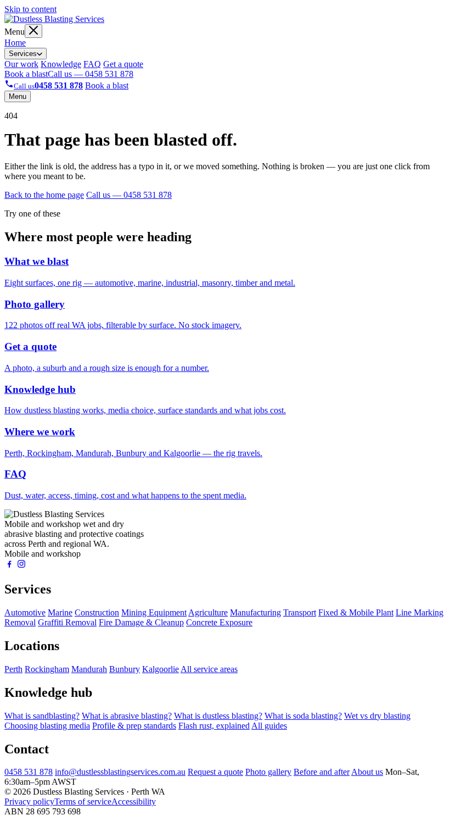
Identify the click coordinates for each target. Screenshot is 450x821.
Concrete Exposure (219, 622)
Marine (60, 612)
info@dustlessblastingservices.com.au (120, 771)
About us (367, 771)
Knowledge (61, 64)
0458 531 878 (28, 771)
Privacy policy (29, 801)
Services (23, 53)
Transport (299, 612)
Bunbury (124, 669)
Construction (97, 612)
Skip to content (30, 9)
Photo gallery (268, 771)
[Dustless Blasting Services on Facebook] (9, 565)
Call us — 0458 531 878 (90, 74)
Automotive (25, 612)
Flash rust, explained (214, 725)
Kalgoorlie (160, 669)
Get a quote (123, 64)
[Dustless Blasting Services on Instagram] (21, 565)
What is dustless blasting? (218, 715)
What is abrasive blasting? (127, 715)
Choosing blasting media (47, 725)
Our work (21, 64)
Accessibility (133, 801)
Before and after (322, 771)
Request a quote (215, 771)
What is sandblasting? (42, 715)
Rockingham (47, 669)
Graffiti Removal (67, 622)
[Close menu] (33, 31)
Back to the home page (44, 194)
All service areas (209, 669)
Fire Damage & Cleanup (141, 622)
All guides (269, 725)
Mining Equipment (154, 612)
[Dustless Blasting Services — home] (54, 19)
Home (15, 42)
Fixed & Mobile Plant (355, 612)
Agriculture (208, 612)
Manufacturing (255, 612)
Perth (13, 669)
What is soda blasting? (303, 715)
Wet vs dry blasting (377, 715)
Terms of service (82, 801)
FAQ (92, 64)
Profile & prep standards (134, 725)
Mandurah (89, 669)
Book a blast (26, 74)
